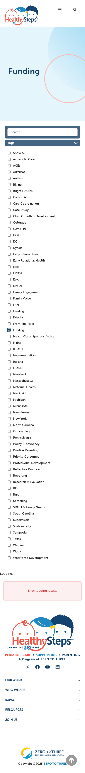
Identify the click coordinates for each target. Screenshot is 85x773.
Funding (18, 330)
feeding (18, 311)
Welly (17, 551)
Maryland (19, 374)
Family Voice (22, 298)
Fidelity (18, 317)
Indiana (18, 361)
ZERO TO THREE (55, 763)
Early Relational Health (29, 260)
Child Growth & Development (34, 216)
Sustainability (22, 526)
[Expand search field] (74, 9)
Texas (17, 538)
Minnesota (20, 406)
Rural (16, 494)
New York (20, 418)
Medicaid (19, 393)
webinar (18, 545)
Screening (20, 501)
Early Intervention (25, 254)
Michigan (19, 399)
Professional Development (31, 463)
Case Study (21, 210)
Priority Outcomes (26, 456)
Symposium (21, 532)
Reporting (20, 475)
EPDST (17, 273)
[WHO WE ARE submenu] (79, 690)
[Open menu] (59, 9)
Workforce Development (30, 557)
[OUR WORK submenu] (79, 680)
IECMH (18, 349)
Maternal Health (24, 387)
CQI (16, 235)
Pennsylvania (22, 437)
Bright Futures (22, 191)
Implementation (24, 355)
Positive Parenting (25, 450)
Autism (18, 178)
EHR (16, 266)
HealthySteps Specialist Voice (33, 336)
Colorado (19, 222)
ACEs (16, 165)
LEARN (18, 368)
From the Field (23, 323)
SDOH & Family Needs (29, 507)
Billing (17, 184)
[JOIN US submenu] (79, 719)
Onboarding (21, 431)
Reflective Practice (26, 469)
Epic (16, 279)
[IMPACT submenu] (79, 700)
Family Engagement (27, 292)
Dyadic (17, 248)
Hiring (17, 342)
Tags (10, 143)
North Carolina (23, 425)
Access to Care (24, 159)
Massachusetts (23, 380)
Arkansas (19, 172)
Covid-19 (19, 229)
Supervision (21, 520)
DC (15, 241)
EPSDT (17, 285)
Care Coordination (26, 203)
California (19, 197)
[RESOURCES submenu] (79, 709)
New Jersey (21, 412)
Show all (19, 153)
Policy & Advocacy (26, 444)
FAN (16, 304)
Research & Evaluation (28, 482)
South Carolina (23, 513)
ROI (16, 488)
